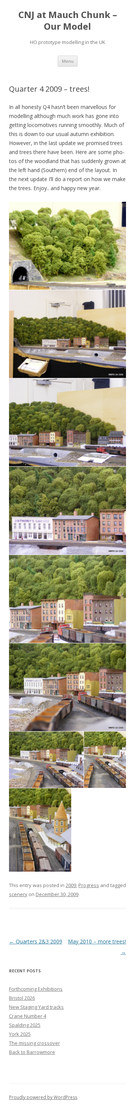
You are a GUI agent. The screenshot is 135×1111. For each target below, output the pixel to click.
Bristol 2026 (22, 998)
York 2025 (20, 1034)
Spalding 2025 (24, 1025)
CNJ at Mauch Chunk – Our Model (67, 20)
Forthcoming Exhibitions (36, 989)
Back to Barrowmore (32, 1052)
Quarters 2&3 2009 (35, 941)
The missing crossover (34, 1043)
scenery (18, 894)
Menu (68, 61)
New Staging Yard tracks (36, 1007)
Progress (88, 885)
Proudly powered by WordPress (43, 1097)
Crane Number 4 (27, 1016)
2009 (71, 885)
